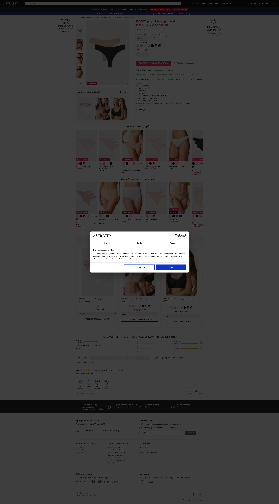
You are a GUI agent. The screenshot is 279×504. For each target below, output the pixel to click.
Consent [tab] (107, 243)
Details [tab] (139, 243)
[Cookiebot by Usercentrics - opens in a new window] (176, 235)
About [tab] (172, 243)
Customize (138, 267)
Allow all (170, 267)
